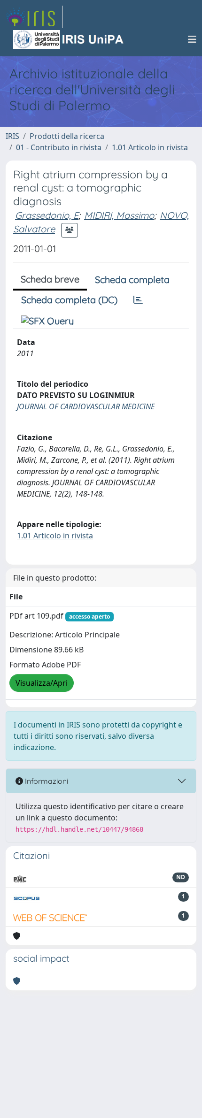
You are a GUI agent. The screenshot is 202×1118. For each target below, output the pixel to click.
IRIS (12, 136)
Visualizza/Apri (42, 683)
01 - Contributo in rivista (58, 147)
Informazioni (45, 781)
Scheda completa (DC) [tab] (69, 300)
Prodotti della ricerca (67, 136)
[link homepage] (34, 17)
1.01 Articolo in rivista (150, 147)
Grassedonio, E (46, 215)
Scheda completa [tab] (132, 279)
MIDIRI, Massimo (119, 215)
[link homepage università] (69, 39)
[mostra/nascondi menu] (192, 39)
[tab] (138, 300)
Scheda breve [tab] (50, 279)
